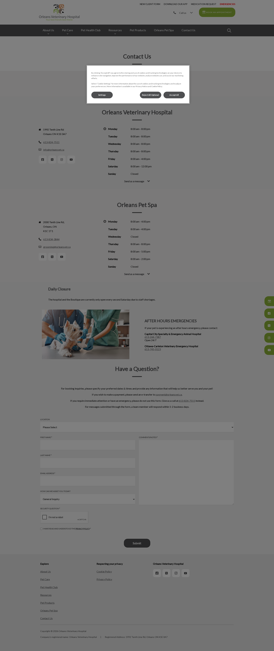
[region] (138, 84)
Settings (102, 95)
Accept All (174, 95)
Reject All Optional (150, 95)
